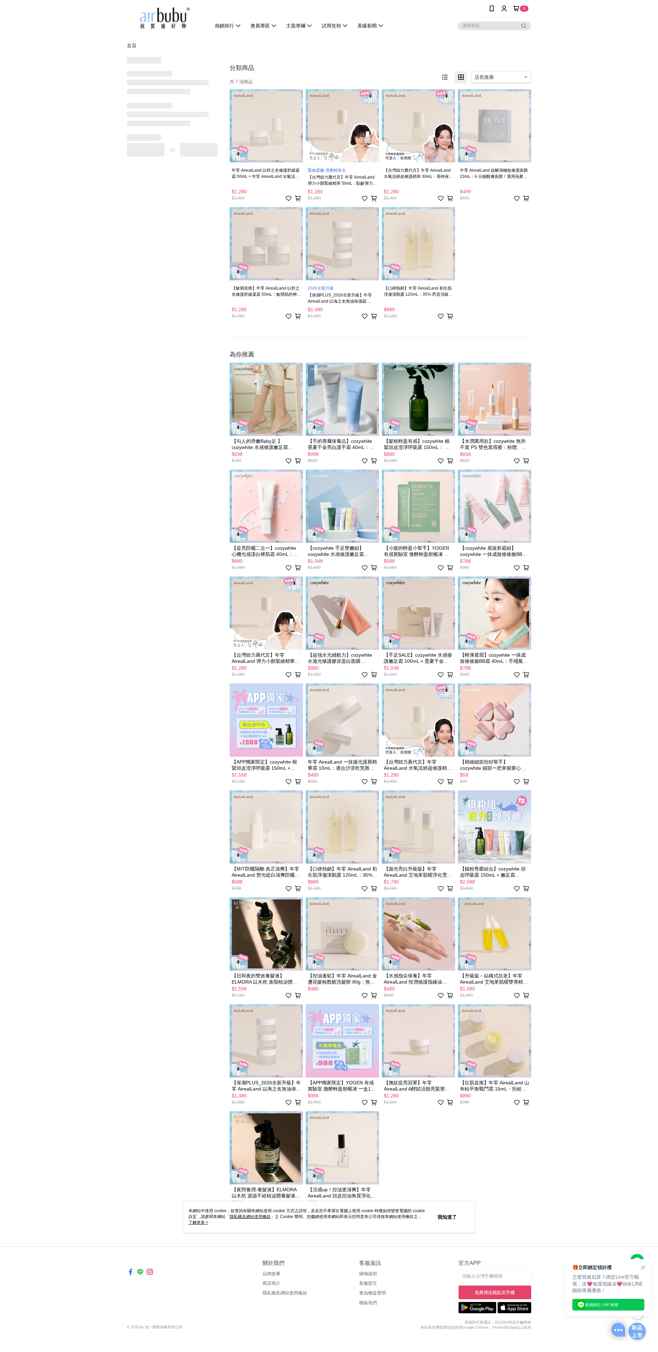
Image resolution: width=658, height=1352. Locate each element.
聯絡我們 (368, 1302)
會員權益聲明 (372, 1292)
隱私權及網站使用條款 (285, 1292)
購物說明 (368, 1273)
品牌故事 (271, 1273)
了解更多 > (198, 1222)
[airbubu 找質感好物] (165, 18)
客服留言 (368, 1283)
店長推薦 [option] (484, 77)
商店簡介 (271, 1283)
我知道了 (447, 1217)
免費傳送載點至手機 (495, 1292)
